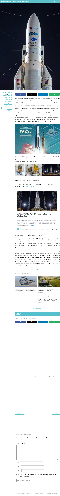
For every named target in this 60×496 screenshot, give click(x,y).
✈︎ (11, 97)
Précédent (20, 413)
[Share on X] (32, 94)
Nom (18, 462)
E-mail (18, 466)
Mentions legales (19, 494)
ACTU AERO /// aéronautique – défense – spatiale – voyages (15, 1)
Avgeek (5, 94)
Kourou (9, 108)
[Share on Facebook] (20, 94)
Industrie (8, 97)
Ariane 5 (6, 103)
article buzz (8, 92)
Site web (18, 470)
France (10, 96)
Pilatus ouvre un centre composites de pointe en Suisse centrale (48, 289)
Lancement (4, 108)
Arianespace (8, 106)
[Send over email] (54, 94)
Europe (5, 96)
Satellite (9, 110)
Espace (10, 94)
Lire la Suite (6, 40)
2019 (3, 92)
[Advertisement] (38, 339)
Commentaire (20, 443)
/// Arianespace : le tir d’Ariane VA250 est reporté (26, 29)
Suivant (56, 413)
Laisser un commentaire (8, 100)
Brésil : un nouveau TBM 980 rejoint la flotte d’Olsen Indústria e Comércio (47, 300)
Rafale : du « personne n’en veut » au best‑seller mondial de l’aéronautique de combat (25, 290)
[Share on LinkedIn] (43, 94)
